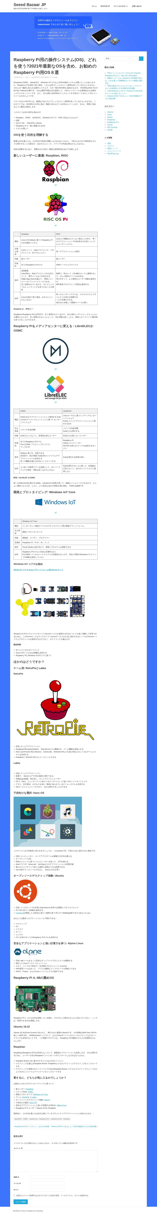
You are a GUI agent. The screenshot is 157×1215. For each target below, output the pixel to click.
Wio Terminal (112, 127)
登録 (109, 143)
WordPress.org (113, 153)
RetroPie (25, 1097)
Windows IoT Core (40, 1094)
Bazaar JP (105, 6)
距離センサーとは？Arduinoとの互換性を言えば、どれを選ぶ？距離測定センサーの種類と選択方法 (124, 80)
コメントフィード (114, 151)
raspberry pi (33, 1119)
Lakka (34, 1097)
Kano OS (33, 1103)
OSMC (30, 1092)
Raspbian (29, 1089)
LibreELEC (18, 1119)
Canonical (20, 913)
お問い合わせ (137, 6)
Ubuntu (47, 1100)
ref (55, 185)
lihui (27, 77)
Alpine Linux (62, 1105)
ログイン (110, 146)
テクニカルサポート (121, 6)
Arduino (110, 112)
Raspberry (35, 77)
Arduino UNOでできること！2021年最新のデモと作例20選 (73, 1126)
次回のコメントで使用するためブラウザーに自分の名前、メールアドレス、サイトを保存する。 (53, 1195)
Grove (109, 114)
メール (17, 1183)
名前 (16, 1177)
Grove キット (57, 570)
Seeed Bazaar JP (30, 4)
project (109, 117)
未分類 (55, 77)
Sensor (110, 125)
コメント (18, 1148)
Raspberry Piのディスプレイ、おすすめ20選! (32, 1126)
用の (50, 570)
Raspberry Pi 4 (46, 77)
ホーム (94, 6)
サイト (16, 1190)
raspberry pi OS (56, 1119)
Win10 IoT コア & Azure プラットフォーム (31, 570)
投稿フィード (112, 148)
